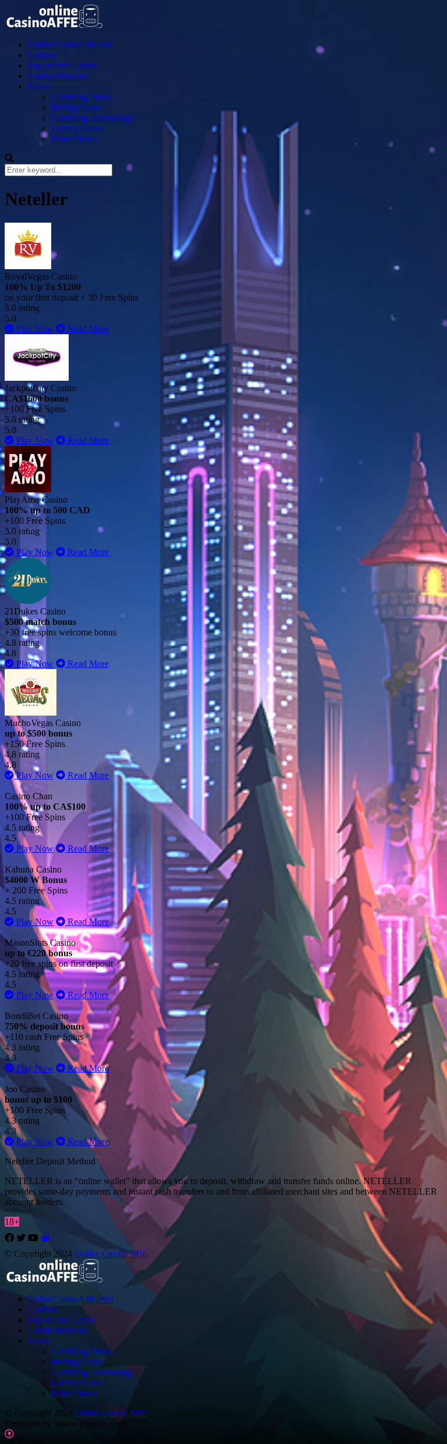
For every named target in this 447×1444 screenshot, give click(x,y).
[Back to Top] (9, 1434)
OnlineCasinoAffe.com (70, 44)
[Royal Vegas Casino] (28, 266)
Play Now (34, 329)
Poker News (74, 139)
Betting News (76, 107)
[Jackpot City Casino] (37, 378)
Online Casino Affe (110, 1254)
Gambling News (81, 97)
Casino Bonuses (57, 76)
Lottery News (76, 128)
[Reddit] (45, 1238)
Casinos (42, 55)
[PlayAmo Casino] (28, 489)
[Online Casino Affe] (55, 24)
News (38, 86)
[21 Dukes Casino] (28, 601)
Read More (87, 329)
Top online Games (61, 65)
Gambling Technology (92, 118)
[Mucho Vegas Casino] (30, 712)
